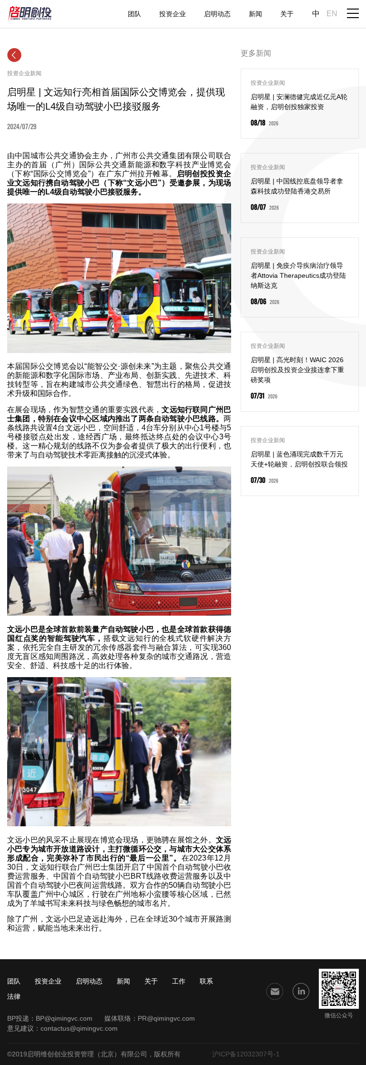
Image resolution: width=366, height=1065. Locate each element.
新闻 (255, 14)
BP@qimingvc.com (64, 1018)
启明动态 (217, 14)
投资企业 (172, 14)
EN (331, 14)
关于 (287, 14)
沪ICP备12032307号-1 (246, 1054)
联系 (206, 981)
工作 (178, 981)
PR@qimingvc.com (166, 1018)
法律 (13, 996)
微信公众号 (339, 1015)
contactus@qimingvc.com (79, 1028)
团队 (134, 14)
